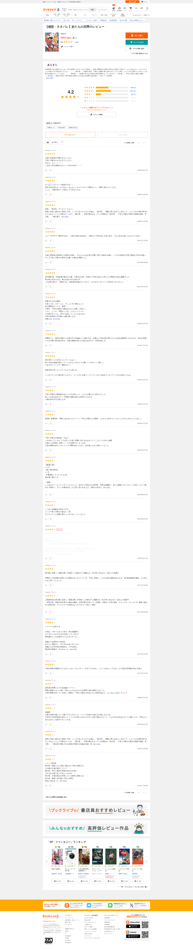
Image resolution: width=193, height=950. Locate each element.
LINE (66, 931)
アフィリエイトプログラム (92, 938)
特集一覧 (67, 922)
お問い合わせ (88, 933)
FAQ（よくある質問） (91, 929)
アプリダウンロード (90, 922)
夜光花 (80, 874)
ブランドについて (109, 920)
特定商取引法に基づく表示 (112, 929)
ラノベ (94, 15)
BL (76, 15)
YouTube (67, 940)
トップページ (69, 918)
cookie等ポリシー (109, 931)
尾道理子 (54, 874)
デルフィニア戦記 (137, 870)
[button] (57, 881)
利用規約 (107, 924)
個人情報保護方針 (109, 927)
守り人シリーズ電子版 (70, 870)
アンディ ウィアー (97, 874)
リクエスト (87, 936)
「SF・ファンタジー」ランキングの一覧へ (134, 887)
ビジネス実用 (113, 15)
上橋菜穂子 (68, 874)
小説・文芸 (104, 15)
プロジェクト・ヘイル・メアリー (97, 870)
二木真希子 (76, 874)
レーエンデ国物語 (110, 870)
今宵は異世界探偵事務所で (83, 870)
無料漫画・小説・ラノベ (72, 920)
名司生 (60, 874)
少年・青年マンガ (57, 15)
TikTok (67, 938)
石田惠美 (86, 874)
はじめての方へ (137, 15)
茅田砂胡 (134, 874)
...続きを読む (49, 78)
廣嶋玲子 (64, 33)
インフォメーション (90, 931)
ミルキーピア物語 (124, 870)
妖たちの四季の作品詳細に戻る (56, 797)
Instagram (68, 936)
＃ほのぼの (61, 127)
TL (85, 15)
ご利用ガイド (146, 15)
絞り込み (64, 9)
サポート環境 (88, 927)
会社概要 (107, 918)
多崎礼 (107, 874)
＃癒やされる (72, 127)
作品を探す (87, 920)
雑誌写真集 (123, 15)
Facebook (68, 942)
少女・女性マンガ (66, 15)
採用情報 (107, 922)
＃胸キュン (51, 127)
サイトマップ (108, 933)
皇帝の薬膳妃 (56, 869)
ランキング (68, 924)
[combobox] (78, 9)
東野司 (121, 874)
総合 (47, 15)
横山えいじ (127, 874)
